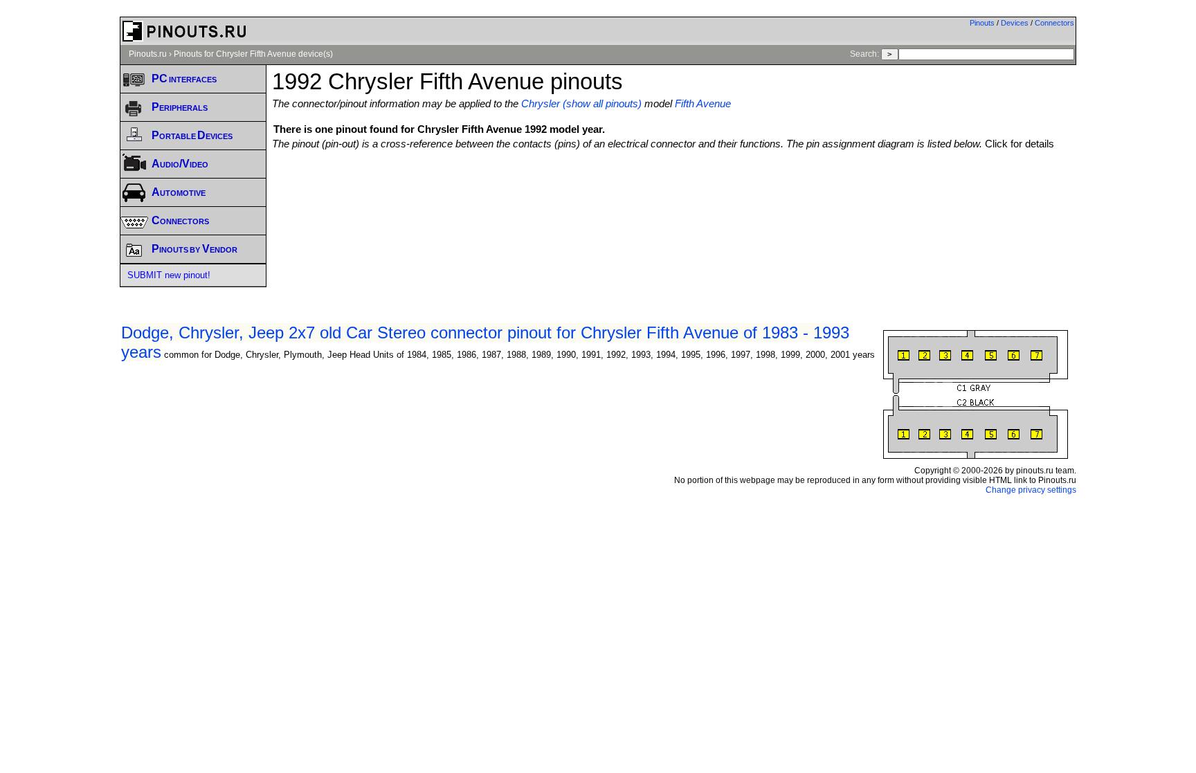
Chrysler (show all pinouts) (581, 103)
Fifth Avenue (703, 103)
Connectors (1054, 23)
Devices (1015, 23)
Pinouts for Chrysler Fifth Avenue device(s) (253, 54)
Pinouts (982, 23)
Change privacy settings (1031, 490)
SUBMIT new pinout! (168, 275)
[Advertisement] (674, 187)
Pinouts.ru (148, 54)
